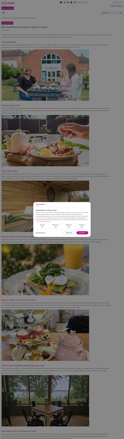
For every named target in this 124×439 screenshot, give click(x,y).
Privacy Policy (47, 221)
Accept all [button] (82, 232)
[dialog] (62, 219)
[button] (40, 233)
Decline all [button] (69, 232)
